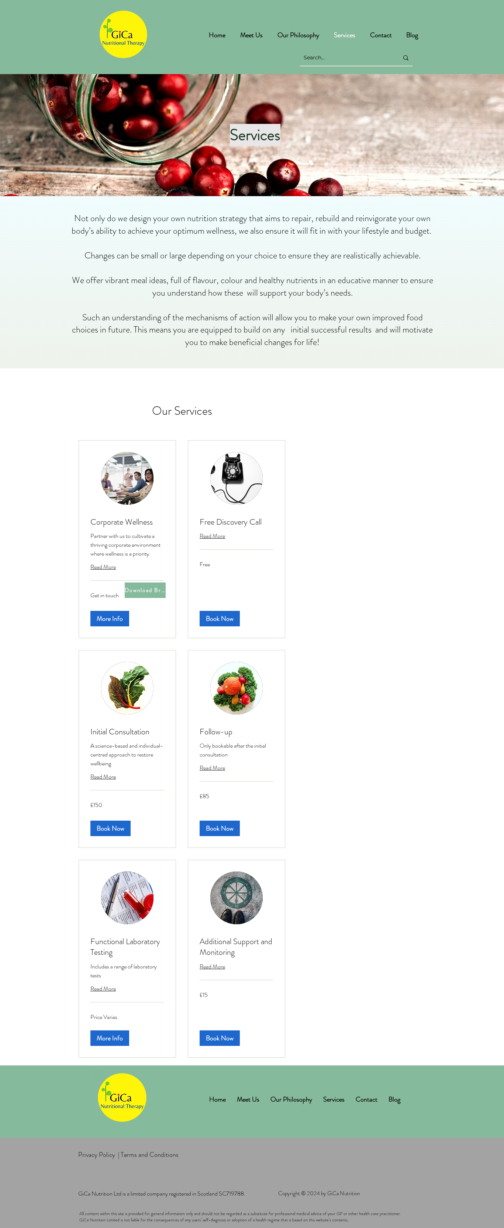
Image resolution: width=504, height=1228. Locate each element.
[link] (127, 521)
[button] (109, 618)
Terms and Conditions (150, 1154)
